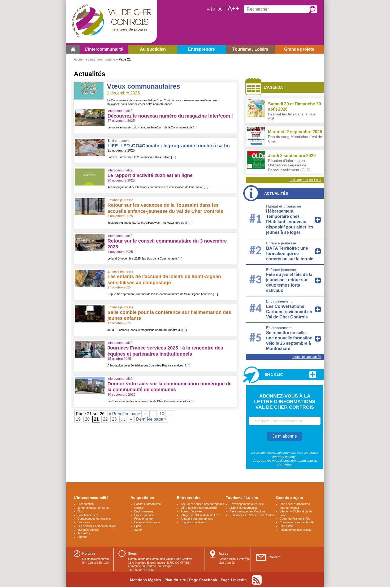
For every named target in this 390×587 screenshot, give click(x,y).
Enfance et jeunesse (147, 522)
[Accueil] (73, 49)
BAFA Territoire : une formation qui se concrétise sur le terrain (290, 253)
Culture (139, 507)
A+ (221, 9)
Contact (274, 557)
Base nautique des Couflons (247, 511)
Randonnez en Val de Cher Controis (252, 515)
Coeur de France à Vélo (295, 518)
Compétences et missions (94, 518)
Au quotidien (142, 497)
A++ (233, 8)
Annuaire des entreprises (197, 518)
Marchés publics (88, 529)
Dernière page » (151, 419)
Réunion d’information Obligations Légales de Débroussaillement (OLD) (289, 165)
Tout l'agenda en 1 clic (305, 180)
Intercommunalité (119, 111)
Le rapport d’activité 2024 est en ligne (150, 175)
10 (161, 414)
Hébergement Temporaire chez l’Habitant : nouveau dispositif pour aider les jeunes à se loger (289, 222)
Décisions (83, 522)
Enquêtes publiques (193, 522)
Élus (80, 511)
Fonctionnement (87, 515)
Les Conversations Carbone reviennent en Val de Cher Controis (289, 311)
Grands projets (289, 497)
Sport (137, 526)
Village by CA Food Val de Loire (200, 515)
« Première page (124, 414)
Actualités (276, 193)
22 (105, 419)
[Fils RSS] (257, 580)
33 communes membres (93, 507)
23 (114, 419)
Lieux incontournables (243, 507)
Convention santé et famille (297, 522)
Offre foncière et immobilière (199, 507)
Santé (138, 529)
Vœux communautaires (143, 86)
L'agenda (273, 87)
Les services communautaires (96, 526)
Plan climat (286, 526)
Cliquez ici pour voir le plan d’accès (234, 560)
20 (87, 419)
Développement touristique (246, 504)
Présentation (85, 504)
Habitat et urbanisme (283, 206)
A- (208, 9)
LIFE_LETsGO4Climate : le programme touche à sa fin (168, 145)
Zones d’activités (191, 511)
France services (144, 515)
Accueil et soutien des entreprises (202, 504)
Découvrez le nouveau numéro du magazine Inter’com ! (170, 116)
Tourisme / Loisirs (242, 497)
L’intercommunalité (101, 59)
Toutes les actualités (306, 357)
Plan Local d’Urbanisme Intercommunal (295, 505)
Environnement (118, 141)
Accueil (79, 59)
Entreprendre (189, 497)
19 (78, 419)
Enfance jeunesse (120, 200)
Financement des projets (295, 529)
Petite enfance (143, 518)
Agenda (82, 536)
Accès (223, 553)
